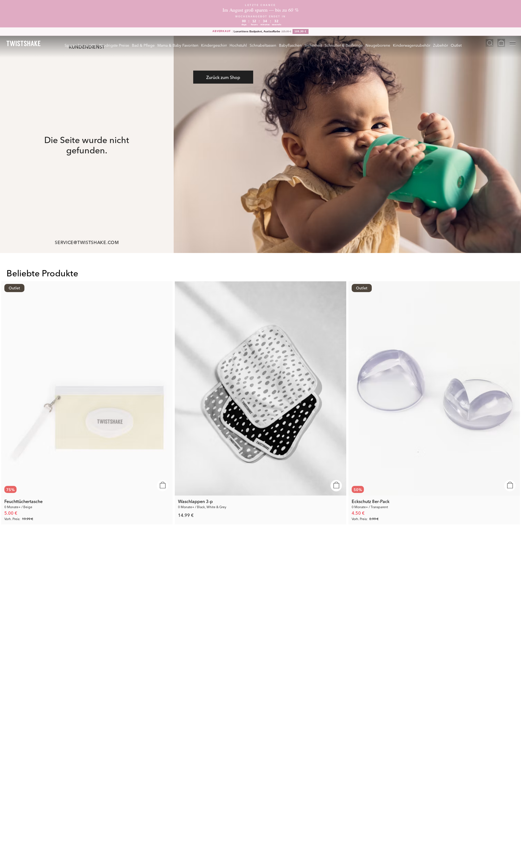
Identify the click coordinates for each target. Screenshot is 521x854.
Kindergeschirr (214, 45)
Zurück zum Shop (223, 77)
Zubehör (440, 45)
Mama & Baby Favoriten (177, 45)
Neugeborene (378, 45)
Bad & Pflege (143, 45)
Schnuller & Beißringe (344, 45)
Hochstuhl (238, 45)
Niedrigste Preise (114, 45)
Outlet (456, 45)
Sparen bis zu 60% (81, 45)
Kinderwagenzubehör (411, 45)
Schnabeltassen (263, 45)
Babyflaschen (290, 45)
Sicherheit (313, 45)
